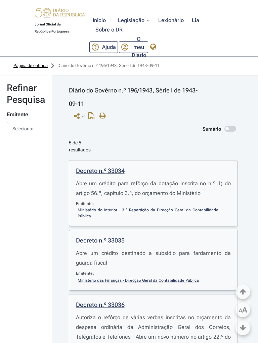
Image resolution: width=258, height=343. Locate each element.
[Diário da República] (60, 14)
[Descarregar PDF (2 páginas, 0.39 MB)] (93, 117)
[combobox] (26, 128)
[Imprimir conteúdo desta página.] (104, 116)
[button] (60, 13)
